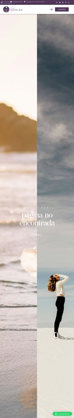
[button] (51, 9)
